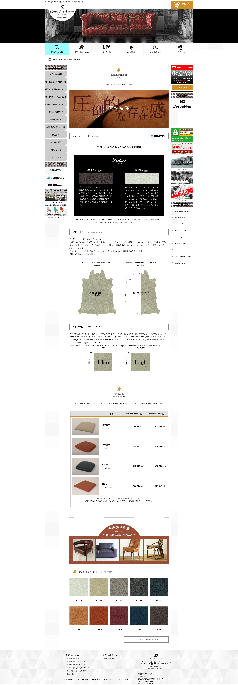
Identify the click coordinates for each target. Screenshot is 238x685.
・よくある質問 (82, 679)
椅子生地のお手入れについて (55, 97)
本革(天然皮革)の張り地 (55, 127)
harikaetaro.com (180, 230)
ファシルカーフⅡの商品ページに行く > (146, 639)
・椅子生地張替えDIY (109, 655)
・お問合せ (108, 679)
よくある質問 (56, 142)
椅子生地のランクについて (55, 82)
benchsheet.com (180, 224)
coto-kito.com (179, 250)
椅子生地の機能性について (55, 89)
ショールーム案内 (56, 202)
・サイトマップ (122, 679)
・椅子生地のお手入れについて (77, 668)
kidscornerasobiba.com (183, 256)
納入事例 (55, 135)
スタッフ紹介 (182, 185)
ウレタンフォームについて (55, 104)
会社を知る (182, 169)
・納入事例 (68, 679)
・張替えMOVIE (108, 658)
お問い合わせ (56, 150)
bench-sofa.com (180, 243)
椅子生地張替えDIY (55, 112)
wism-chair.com (180, 217)
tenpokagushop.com (182, 211)
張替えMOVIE (55, 120)
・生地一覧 (69, 674)
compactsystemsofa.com (183, 237)
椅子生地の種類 (56, 74)
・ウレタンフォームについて (76, 671)
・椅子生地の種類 (72, 658)
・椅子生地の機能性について (76, 664)
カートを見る (182, 88)
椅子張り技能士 (182, 200)
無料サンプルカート (184, 4)
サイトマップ (56, 157)
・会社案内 (96, 679)
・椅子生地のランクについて (76, 661)
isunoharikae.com (181, 263)
